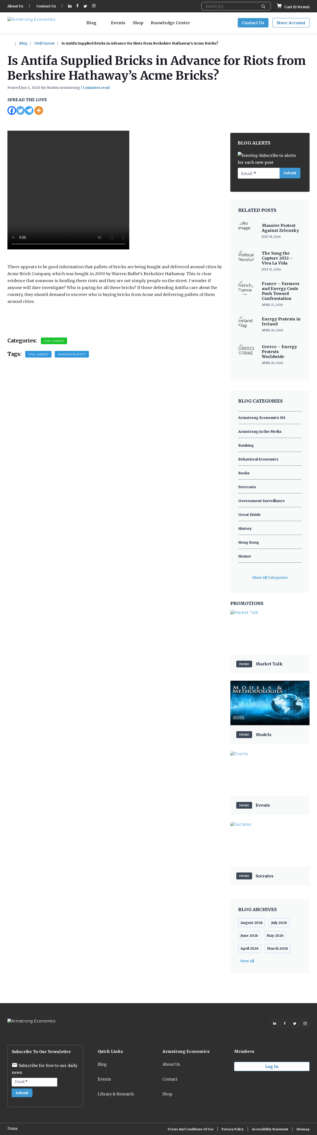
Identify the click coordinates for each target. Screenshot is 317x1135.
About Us (15, 6)
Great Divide (249, 514)
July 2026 (279, 922)
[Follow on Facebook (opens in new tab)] (77, 6)
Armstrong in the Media (259, 431)
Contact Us (46, 6)
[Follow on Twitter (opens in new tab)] (85, 6)
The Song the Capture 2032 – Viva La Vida (277, 258)
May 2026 (275, 935)
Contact (169, 1079)
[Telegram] (29, 110)
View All (247, 961)
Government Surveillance (261, 501)
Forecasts (247, 487)
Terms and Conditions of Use (190, 1129)
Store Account (291, 22)
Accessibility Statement (270, 1129)
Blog (91, 22)
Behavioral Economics (258, 459)
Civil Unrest (44, 43)
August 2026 (251, 922)
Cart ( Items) (297, 7)
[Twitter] (20, 110)
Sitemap (303, 1129)
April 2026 (249, 948)
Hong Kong (248, 542)
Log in (272, 1066)
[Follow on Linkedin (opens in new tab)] (70, 6)
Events (118, 22)
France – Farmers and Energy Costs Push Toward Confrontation (280, 291)
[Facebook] (11, 110)
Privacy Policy (233, 1129)
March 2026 (277, 948)
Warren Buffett (72, 354)
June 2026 (249, 935)
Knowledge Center (170, 22)
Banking (246, 445)
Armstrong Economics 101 (261, 417)
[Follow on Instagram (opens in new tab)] (94, 6)
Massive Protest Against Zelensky (280, 228)
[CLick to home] (12, 43)
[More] (38, 110)
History (245, 528)
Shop (138, 22)
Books (244, 473)
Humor (244, 556)
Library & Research (116, 1093)
